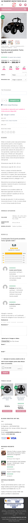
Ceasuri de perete (6, 47)
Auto (15, 47)
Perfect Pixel (12, 521)
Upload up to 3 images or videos (10, 338)
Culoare (3, 74)
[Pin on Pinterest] (14, 132)
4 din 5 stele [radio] (13, 322)
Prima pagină (5, 46)
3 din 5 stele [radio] (8, 322)
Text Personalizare (6, 90)
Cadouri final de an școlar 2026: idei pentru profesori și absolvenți (12, 492)
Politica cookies (21, 511)
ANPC (16, 513)
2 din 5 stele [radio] (4, 322)
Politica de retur (21, 510)
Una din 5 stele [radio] (1, 322)
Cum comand (11, 510)
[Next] (24, 25)
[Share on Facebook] (5, 132)
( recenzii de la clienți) (14, 57)
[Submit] (25, 9)
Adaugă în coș (14, 100)
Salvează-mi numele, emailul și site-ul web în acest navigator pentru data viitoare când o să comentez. (13, 361)
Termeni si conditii (8, 513)
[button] (2, 5)
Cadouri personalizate (17, 46)
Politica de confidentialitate (14, 512)
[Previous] (3, 25)
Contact (4, 510)
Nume (3, 344)
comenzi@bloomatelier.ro (13, 432)
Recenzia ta (4, 324)
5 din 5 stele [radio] (20, 322)
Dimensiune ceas (5, 79)
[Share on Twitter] (8, 132)
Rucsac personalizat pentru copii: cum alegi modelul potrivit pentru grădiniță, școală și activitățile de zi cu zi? (13, 486)
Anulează (24, 72)
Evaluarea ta (4, 320)
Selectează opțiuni (7, 410)
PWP (18, 521)
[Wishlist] (20, 5)
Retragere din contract (9, 511)
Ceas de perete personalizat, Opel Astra (7, 398)
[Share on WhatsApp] (2, 132)
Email (3, 351)
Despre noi (22, 513)
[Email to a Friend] (11, 132)
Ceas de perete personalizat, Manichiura (21, 398)
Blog (14, 515)
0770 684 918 (10, 434)
